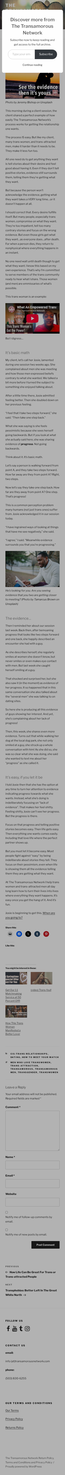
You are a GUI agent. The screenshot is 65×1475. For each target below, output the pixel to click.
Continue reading (32, 64)
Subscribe (46, 54)
